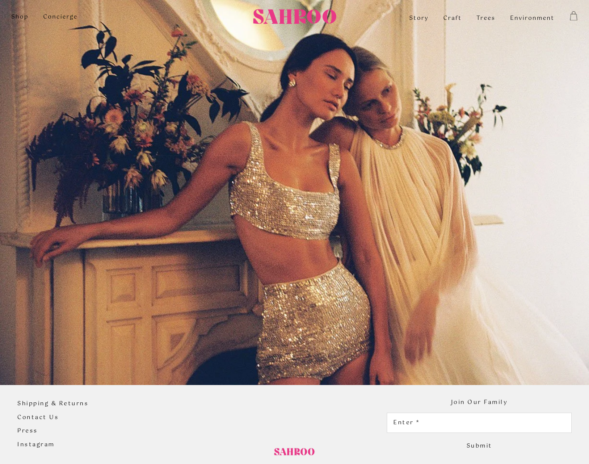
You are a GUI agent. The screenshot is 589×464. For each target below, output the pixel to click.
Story (419, 18)
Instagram (36, 445)
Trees (485, 18)
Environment (532, 18)
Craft (452, 18)
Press (27, 431)
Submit (479, 446)
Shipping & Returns (52, 404)
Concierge (60, 17)
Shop (19, 17)
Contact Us (38, 417)
